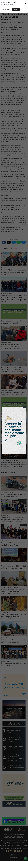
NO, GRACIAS (6, 10)
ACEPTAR (15, 10)
